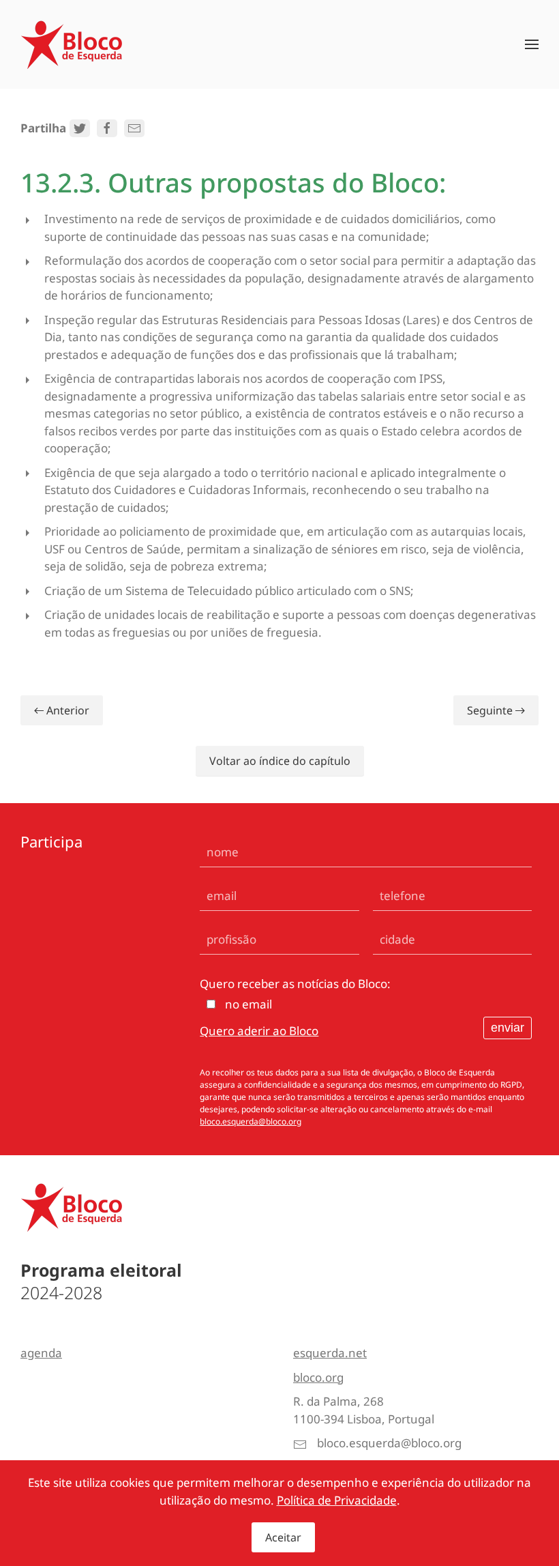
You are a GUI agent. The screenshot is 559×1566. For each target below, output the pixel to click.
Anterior (67, 710)
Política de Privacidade (337, 1500)
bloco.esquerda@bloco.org (250, 1121)
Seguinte (490, 710)
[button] (532, 44)
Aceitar (283, 1537)
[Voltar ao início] (71, 44)
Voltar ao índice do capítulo (279, 760)
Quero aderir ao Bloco (259, 1031)
